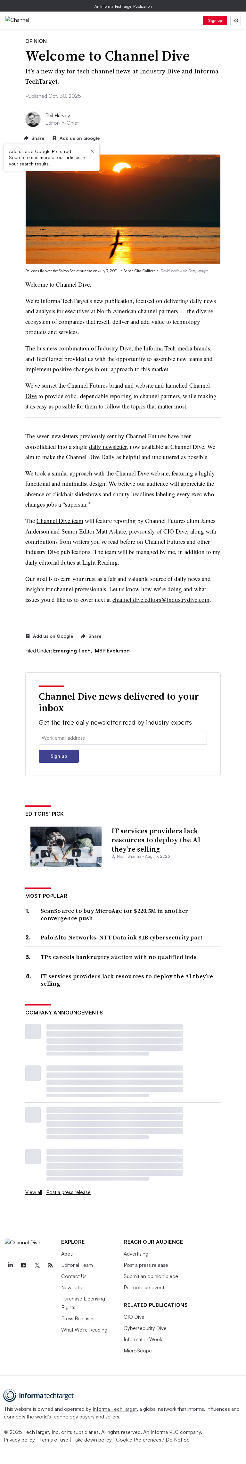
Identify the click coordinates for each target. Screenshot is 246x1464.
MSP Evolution (112, 650)
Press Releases (77, 1318)
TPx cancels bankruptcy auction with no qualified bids (119, 957)
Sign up (215, 20)
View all (33, 1192)
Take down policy (92, 1439)
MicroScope (138, 1350)
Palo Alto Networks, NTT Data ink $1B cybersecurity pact (122, 937)
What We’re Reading (84, 1329)
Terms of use (53, 1439)
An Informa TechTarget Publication (123, 6)
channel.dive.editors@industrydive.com (160, 599)
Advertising (136, 1253)
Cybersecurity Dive (145, 1328)
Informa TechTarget (115, 1409)
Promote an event (144, 1287)
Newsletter (73, 1287)
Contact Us (73, 1276)
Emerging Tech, (73, 650)
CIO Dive (134, 1317)
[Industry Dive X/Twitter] (37, 1265)
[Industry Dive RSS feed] (50, 1265)
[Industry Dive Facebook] (23, 1265)
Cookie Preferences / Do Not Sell (154, 1439)
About (68, 1253)
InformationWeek (143, 1339)
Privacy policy (19, 1439)
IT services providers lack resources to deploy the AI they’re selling (156, 840)
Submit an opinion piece (151, 1276)
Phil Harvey (57, 115)
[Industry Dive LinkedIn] (10, 1265)
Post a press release (68, 1192)
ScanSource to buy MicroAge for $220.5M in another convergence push (114, 914)
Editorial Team (77, 1265)
